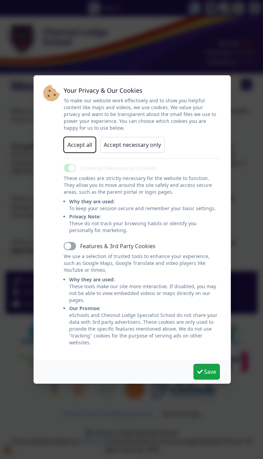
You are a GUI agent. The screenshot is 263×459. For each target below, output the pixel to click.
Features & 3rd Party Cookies (117, 246)
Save (209, 371)
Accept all (79, 145)
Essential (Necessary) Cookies (118, 168)
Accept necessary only (132, 145)
